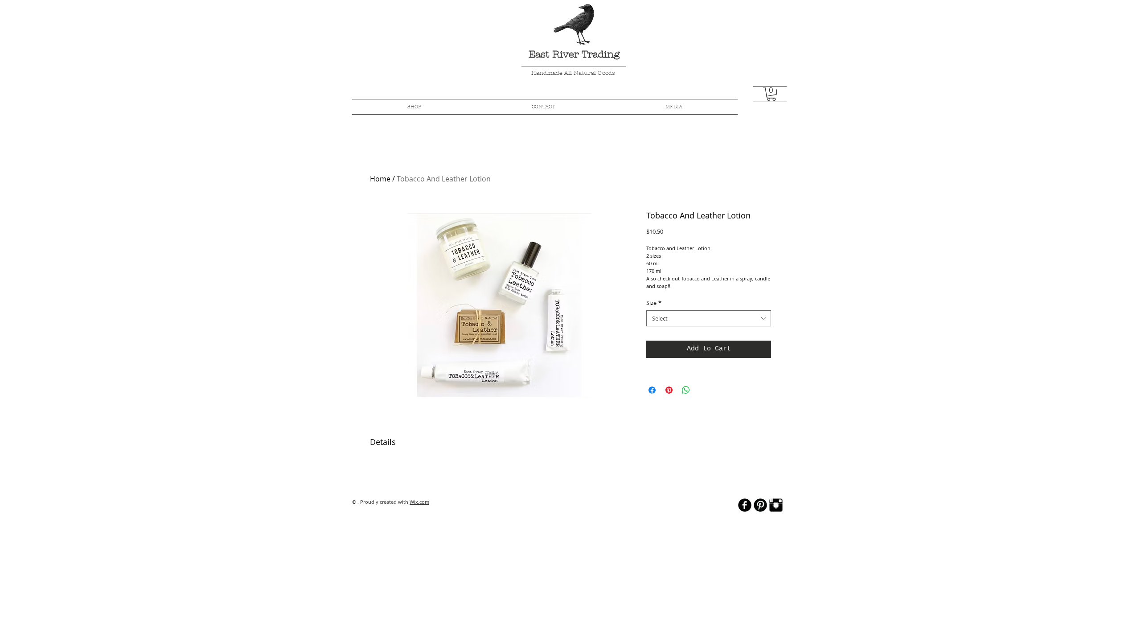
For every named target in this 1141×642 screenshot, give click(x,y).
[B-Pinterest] (760, 505)
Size (653, 303)
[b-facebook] (744, 505)
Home (380, 179)
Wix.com (419, 501)
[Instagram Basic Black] (776, 505)
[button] (771, 94)
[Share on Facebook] (652, 390)
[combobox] (708, 318)
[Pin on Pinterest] (669, 390)
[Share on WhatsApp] (686, 390)
